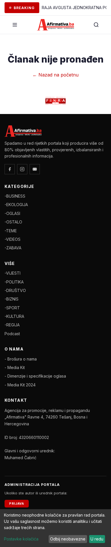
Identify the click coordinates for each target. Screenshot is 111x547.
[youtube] (35, 169)
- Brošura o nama (21, 359)
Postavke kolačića (21, 538)
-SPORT (12, 307)
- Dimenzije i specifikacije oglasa (35, 376)
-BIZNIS (11, 299)
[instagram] (22, 169)
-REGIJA (12, 324)
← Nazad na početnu (55, 75)
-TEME (11, 230)
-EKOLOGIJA (16, 204)
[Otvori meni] (14, 24)
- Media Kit (15, 367)
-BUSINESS (15, 196)
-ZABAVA (13, 247)
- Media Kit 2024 (20, 384)
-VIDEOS (12, 239)
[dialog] (55, 528)
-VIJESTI (12, 273)
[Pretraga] (96, 24)
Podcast (12, 333)
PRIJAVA (16, 503)
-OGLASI (12, 213)
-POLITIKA (14, 281)
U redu (97, 538)
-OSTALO (13, 221)
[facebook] (10, 169)
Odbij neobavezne (67, 538)
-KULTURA (14, 316)
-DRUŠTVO (15, 290)
